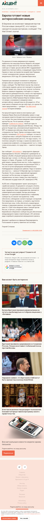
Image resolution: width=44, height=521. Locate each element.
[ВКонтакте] (14, 242)
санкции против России (18, 11)
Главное (22, 472)
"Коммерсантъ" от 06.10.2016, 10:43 (32, 230)
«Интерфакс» (17, 151)
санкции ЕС (31, 11)
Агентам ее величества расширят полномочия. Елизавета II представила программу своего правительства (21, 411)
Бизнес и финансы (22, 477)
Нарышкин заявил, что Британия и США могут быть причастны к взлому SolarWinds (21, 379)
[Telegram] (19, 242)
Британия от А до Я (22, 479)
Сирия (39, 11)
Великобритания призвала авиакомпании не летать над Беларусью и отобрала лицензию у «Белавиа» (22, 312)
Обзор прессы (22, 486)
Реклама (22, 494)
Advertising (22, 500)
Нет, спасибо (24, 518)
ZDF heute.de (21, 134)
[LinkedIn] (30, 242)
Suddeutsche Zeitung (16, 123)
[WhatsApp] (24, 242)
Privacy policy (22, 503)
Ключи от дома (22, 488)
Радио (22, 490)
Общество (22, 475)
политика (5, 11)
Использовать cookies (9, 518)
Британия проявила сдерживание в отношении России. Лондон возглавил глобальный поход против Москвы (22, 346)
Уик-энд (22, 483)
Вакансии (22, 497)
